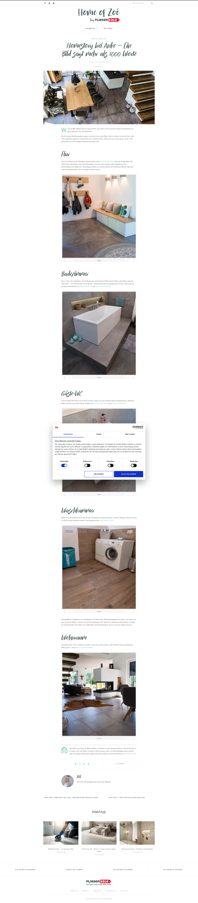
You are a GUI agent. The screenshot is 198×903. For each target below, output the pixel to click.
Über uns (74, 890)
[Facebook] (45, 3)
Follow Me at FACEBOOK (123, 869)
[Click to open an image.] (99, 97)
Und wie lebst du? (99, 38)
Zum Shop (108, 28)
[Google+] (84, 764)
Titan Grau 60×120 (86, 286)
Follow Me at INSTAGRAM (25, 869)
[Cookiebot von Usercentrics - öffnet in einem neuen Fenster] (134, 427)
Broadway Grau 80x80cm (84, 647)
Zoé (91, 62)
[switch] (87, 465)
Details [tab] (99, 434)
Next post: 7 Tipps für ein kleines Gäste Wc (127, 797)
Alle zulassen (128, 474)
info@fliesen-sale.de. (130, 754)
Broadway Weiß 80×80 (118, 403)
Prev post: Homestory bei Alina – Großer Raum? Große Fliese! (71, 797)
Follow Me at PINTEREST (173, 869)
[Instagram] (49, 3)
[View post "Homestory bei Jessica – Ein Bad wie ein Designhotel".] (137, 833)
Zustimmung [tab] (68, 434)
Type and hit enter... (139, 3)
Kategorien (90, 28)
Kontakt (85, 890)
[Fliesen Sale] (99, 15)
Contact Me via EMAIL (74, 869)
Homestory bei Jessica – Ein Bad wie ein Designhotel (137, 849)
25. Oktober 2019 (102, 62)
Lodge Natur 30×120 (106, 520)
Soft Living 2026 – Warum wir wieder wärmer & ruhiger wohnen (99, 850)
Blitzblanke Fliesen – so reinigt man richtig (61, 849)
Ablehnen (99, 474)
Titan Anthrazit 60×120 (103, 286)
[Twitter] (75, 764)
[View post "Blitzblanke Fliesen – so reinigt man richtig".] (60, 833)
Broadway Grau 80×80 (107, 161)
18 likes (120, 763)
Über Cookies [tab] (130, 434)
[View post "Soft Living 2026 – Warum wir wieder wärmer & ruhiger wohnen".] (99, 833)
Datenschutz (111, 890)
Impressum (97, 890)
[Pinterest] (53, 3)
